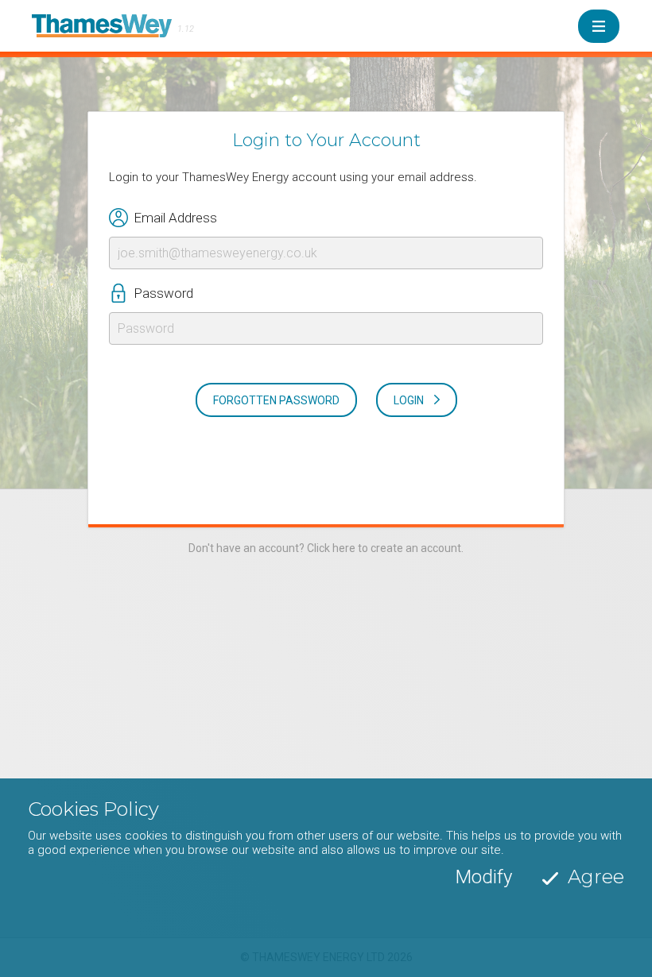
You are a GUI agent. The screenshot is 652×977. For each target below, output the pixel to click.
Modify (484, 877)
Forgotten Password (276, 400)
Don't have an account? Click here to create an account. (326, 548)
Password (163, 293)
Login (409, 400)
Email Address (175, 218)
